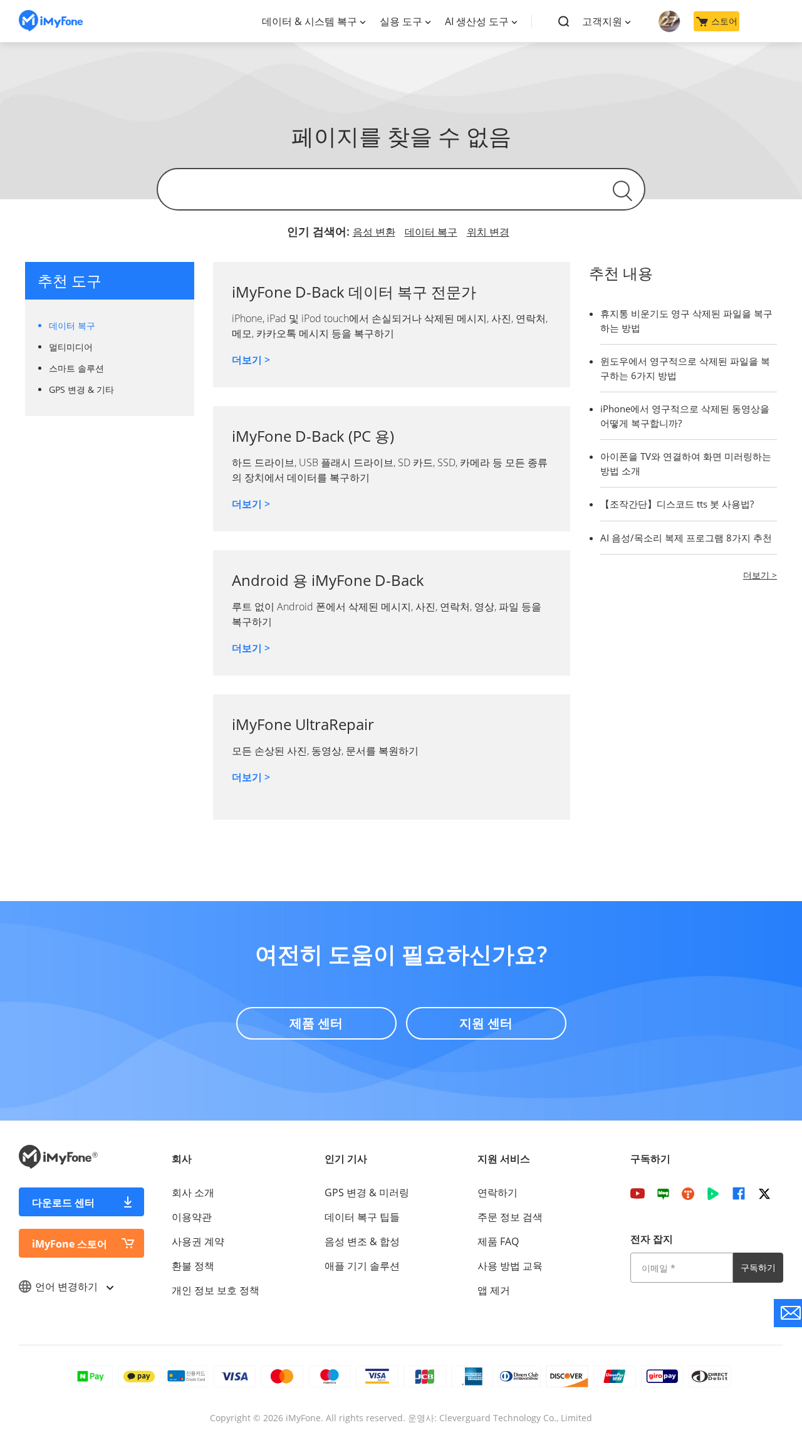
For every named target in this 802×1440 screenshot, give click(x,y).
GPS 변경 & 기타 (81, 389)
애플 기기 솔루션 (362, 1266)
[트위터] (764, 1193)
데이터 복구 (431, 232)
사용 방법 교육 (510, 1266)
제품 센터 (316, 1023)
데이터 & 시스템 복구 (309, 21)
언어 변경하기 (67, 1286)
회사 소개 (193, 1192)
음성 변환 (374, 232)
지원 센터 (486, 1023)
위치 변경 (488, 232)
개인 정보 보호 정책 (215, 1290)
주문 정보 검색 (510, 1217)
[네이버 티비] (713, 1193)
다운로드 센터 (63, 1202)
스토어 (724, 21)
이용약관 (192, 1217)
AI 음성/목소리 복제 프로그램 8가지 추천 (686, 537)
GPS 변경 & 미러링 (367, 1192)
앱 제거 (493, 1290)
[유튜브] (637, 1193)
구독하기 (758, 1267)
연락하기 (497, 1192)
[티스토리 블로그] (688, 1193)
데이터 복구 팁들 (362, 1217)
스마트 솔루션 (76, 368)
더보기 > (251, 360)
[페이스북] (739, 1193)
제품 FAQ (498, 1241)
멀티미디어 (71, 347)
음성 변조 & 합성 (362, 1241)
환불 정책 (193, 1266)
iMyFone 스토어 (69, 1244)
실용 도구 (401, 21)
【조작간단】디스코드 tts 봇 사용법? (677, 504)
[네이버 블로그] (663, 1193)
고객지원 (602, 21)
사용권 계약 (198, 1241)
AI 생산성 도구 (477, 21)
